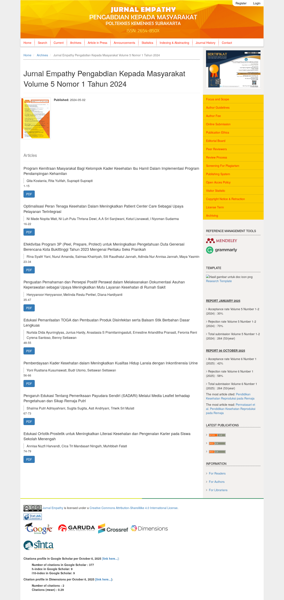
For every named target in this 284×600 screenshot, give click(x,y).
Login (257, 3)
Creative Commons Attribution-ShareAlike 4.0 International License (134, 508)
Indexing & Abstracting (174, 43)
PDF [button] (29, 194)
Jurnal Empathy (53, 508)
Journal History (205, 43)
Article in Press (97, 43)
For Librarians (218, 490)
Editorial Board (215, 141)
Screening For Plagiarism (222, 166)
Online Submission (218, 124)
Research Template (219, 281)
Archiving (212, 215)
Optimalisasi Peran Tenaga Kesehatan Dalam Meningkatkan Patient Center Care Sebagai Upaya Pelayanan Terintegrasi (103, 208)
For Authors (217, 482)
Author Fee (213, 116)
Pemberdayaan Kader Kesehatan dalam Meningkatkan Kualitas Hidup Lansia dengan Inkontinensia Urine (110, 362)
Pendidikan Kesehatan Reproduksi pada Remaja (230, 396)
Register (241, 3)
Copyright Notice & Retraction (225, 199)
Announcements (124, 43)
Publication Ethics (217, 132)
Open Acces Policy (218, 182)
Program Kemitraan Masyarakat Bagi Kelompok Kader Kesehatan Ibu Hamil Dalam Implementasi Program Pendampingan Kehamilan (111, 170)
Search (42, 43)
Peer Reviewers (216, 149)
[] (110, 558)
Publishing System (218, 174)
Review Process (216, 157)
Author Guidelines (218, 107)
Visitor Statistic (215, 190)
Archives (75, 43)
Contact (227, 43)
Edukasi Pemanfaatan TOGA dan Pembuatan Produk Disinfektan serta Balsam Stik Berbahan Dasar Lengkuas (106, 322)
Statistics (147, 43)
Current (59, 43)
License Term (215, 207)
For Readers (217, 473)
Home (27, 43)
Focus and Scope (217, 99)
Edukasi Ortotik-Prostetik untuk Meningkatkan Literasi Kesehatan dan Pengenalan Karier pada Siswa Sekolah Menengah (106, 436)
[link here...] (103, 579)
